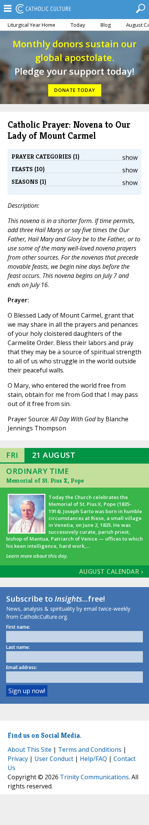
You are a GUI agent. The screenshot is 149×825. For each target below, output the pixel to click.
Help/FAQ (93, 758)
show (130, 157)
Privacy (18, 758)
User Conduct (53, 758)
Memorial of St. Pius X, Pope (45, 481)
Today (78, 24)
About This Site (30, 749)
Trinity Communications (94, 777)
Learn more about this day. (37, 555)
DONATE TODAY (74, 90)
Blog (105, 24)
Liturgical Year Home (31, 24)
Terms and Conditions (89, 749)
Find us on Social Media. (44, 735)
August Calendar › (111, 571)
